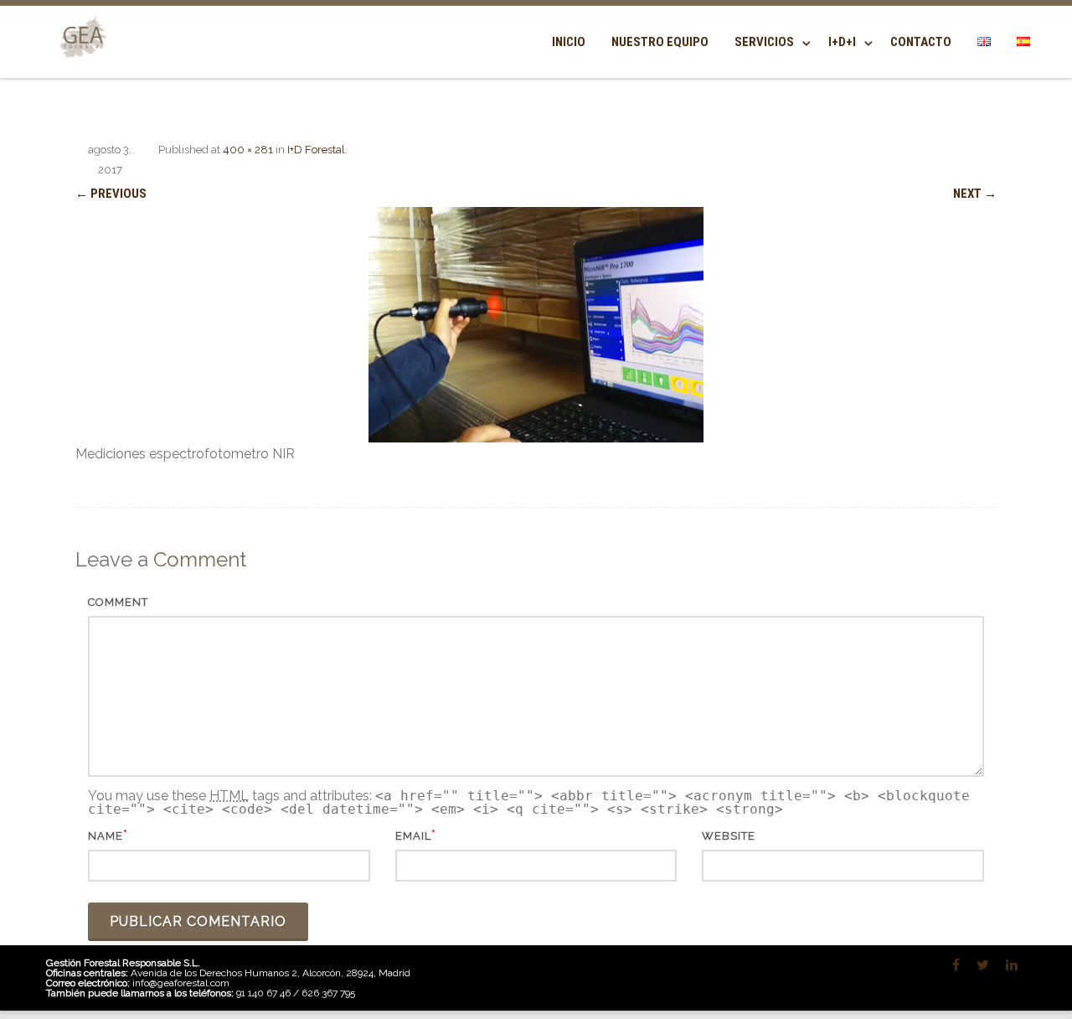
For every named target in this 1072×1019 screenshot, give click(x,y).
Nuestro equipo (660, 41)
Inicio (568, 41)
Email (413, 835)
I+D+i (842, 41)
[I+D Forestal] (536, 324)
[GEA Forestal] (79, 68)
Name (105, 835)
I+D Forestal (316, 149)
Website (728, 835)
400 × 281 (248, 149)
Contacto (920, 41)
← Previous (111, 193)
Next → (975, 193)
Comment (118, 602)
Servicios (764, 41)
